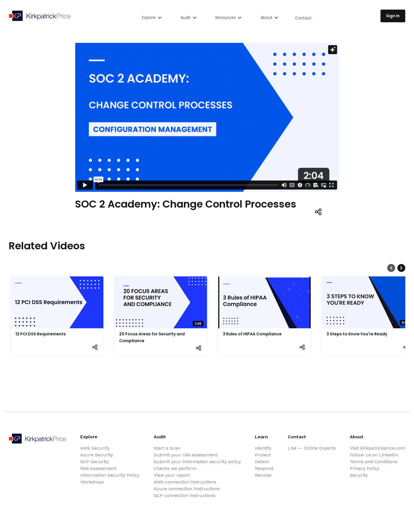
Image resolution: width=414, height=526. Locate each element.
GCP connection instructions (184, 495)
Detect (262, 461)
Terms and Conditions (373, 461)
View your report (172, 475)
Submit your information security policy (197, 461)
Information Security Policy (109, 475)
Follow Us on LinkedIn (374, 454)
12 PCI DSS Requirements (40, 334)
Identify (263, 448)
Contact (303, 18)
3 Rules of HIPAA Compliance (252, 334)
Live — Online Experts (312, 448)
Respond (264, 468)
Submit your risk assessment (185, 454)
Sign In (393, 16)
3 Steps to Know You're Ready (356, 334)
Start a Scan (167, 448)
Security (359, 475)
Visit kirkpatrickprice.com (377, 448)
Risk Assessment (98, 468)
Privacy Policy (364, 468)
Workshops (92, 482)
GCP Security (94, 461)
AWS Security (95, 448)
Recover (263, 475)
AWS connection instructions (185, 482)
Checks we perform (175, 468)
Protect (263, 454)
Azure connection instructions (187, 488)
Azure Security (96, 454)
